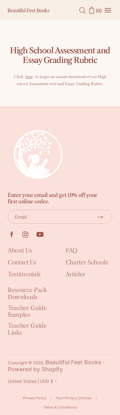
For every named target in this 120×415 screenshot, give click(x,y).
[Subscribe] (100, 217)
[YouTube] (40, 234)
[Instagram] (25, 235)
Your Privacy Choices (74, 398)
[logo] (28, 10)
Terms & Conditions (60, 407)
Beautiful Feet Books (73, 362)
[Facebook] (11, 234)
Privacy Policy (34, 398)
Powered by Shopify (35, 369)
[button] (33, 381)
